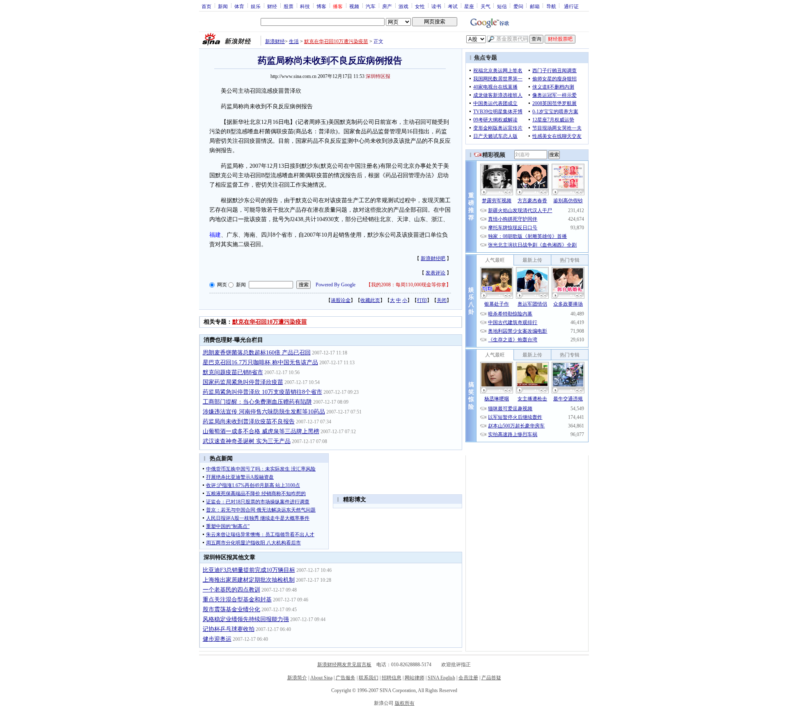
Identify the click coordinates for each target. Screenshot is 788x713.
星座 (469, 6)
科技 (305, 6)
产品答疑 (491, 678)
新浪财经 (275, 41)
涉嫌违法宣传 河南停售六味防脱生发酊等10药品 (264, 412)
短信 (502, 6)
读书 (436, 6)
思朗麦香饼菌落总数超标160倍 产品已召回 (257, 353)
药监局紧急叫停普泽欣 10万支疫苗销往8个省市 (262, 392)
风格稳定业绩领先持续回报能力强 (246, 619)
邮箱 (535, 6)
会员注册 (468, 678)
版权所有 (405, 703)
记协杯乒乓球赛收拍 (228, 629)
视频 (354, 6)
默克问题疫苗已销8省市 (233, 372)
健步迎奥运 (217, 639)
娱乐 (256, 6)
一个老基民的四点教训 (231, 590)
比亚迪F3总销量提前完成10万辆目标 (249, 570)
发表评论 (435, 273)
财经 (272, 6)
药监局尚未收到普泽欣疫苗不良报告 (249, 421)
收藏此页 (370, 300)
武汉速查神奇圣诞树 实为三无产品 (247, 441)
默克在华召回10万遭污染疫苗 (336, 41)
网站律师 (414, 678)
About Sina (321, 678)
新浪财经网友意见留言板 (344, 664)
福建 (215, 235)
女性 (420, 6)
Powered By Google (335, 285)
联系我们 (368, 678)
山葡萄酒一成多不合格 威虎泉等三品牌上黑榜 (261, 431)
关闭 (442, 300)
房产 (387, 6)
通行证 (571, 6)
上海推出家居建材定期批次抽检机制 (249, 580)
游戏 (403, 6)
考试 (453, 6)
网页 (222, 285)
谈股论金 (340, 300)
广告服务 (345, 678)
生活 (294, 41)
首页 (206, 6)
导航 (551, 6)
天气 (485, 6)
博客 (321, 6)
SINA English (441, 678)
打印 (422, 300)
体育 (239, 6)
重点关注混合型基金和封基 (237, 599)
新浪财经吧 (433, 258)
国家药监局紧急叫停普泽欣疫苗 (243, 382)
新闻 (223, 6)
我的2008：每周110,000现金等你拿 (408, 285)
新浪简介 (297, 678)
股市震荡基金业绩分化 (231, 609)
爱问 (518, 6)
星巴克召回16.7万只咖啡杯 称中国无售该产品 (260, 362)
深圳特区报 (378, 76)
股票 (288, 6)
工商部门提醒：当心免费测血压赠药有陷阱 (257, 402)
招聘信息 (391, 678)
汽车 (371, 6)
